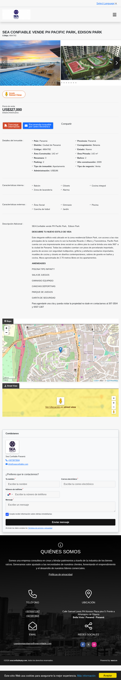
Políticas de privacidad (60, 574)
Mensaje (10, 499)
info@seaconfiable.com (18, 464)
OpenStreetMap (112, 380)
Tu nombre (10, 479)
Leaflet (96, 380)
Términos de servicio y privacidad (40, 528)
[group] (30, 63)
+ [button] (6, 328)
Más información (86, 675)
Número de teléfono (14, 489)
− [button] (6, 332)
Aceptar (107, 675)
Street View (15, 94)
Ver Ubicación (53, 407)
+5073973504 (14, 460)
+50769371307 (32, 611)
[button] (45, 82)
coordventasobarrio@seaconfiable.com (32, 643)
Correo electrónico (69, 479)
